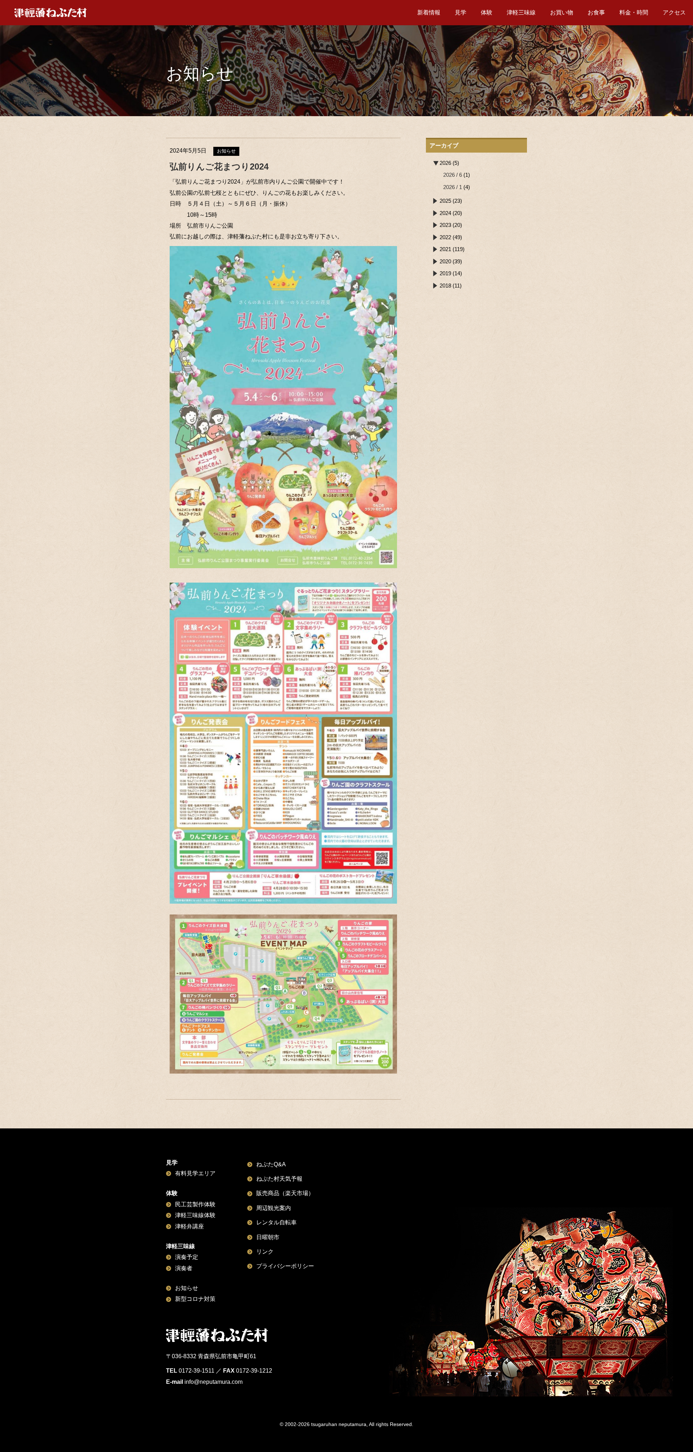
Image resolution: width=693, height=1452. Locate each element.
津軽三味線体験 (195, 1215)
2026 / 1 (452, 187)
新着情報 (428, 12)
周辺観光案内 (273, 1208)
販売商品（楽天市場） (285, 1193)
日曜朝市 (267, 1237)
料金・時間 (633, 12)
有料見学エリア (195, 1173)
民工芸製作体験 (195, 1204)
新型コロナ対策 (195, 1299)
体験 (486, 12)
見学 (460, 12)
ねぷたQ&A (271, 1164)
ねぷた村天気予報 (279, 1179)
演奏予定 (186, 1257)
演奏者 (183, 1268)
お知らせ (186, 1288)
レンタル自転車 (276, 1222)
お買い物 (561, 12)
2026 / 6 (452, 175)
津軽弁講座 (189, 1226)
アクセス (674, 12)
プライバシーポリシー (285, 1266)
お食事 (596, 12)
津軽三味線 (521, 12)
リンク (265, 1252)
